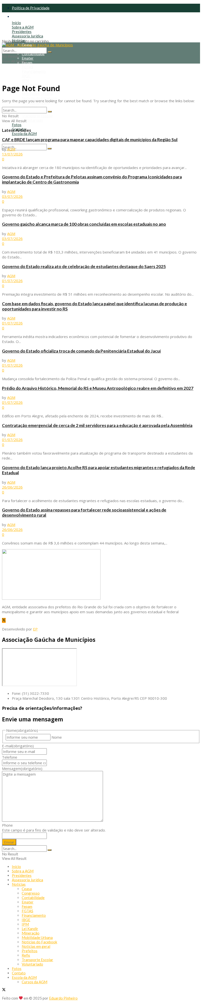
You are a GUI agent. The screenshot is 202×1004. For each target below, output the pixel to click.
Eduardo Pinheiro (63, 998)
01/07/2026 (12, 280)
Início (16, 22)
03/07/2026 (12, 196)
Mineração (30, 933)
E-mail (18, 745)
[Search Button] (49, 148)
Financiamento (34, 71)
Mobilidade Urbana (37, 93)
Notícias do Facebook (39, 98)
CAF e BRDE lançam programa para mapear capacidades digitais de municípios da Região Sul (90, 139)
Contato (19, 973)
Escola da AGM (24, 133)
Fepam (27, 62)
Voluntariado (32, 120)
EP (35, 629)
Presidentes (22, 31)
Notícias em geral (36, 946)
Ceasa (27, 888)
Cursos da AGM (34, 982)
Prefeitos (29, 951)
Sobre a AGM (23, 27)
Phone (7, 825)
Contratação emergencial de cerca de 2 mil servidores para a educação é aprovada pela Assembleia (97, 425)
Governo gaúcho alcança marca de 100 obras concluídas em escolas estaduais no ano (84, 224)
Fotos (16, 124)
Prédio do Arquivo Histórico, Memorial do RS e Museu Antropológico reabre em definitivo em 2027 (97, 388)
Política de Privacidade (31, 8)
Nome (56, 737)
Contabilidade (33, 53)
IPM (25, 80)
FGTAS (27, 67)
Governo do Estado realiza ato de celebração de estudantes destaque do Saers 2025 (84, 266)
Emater (28, 58)
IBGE (26, 76)
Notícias (19, 40)
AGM (11, 149)
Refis (26, 955)
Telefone (9, 757)
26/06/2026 (12, 487)
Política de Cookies (27, 16)
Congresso (31, 893)
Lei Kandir (30, 928)
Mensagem (22, 768)
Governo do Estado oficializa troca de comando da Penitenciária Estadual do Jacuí (81, 351)
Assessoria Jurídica (27, 36)
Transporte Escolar (37, 116)
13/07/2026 (12, 154)
